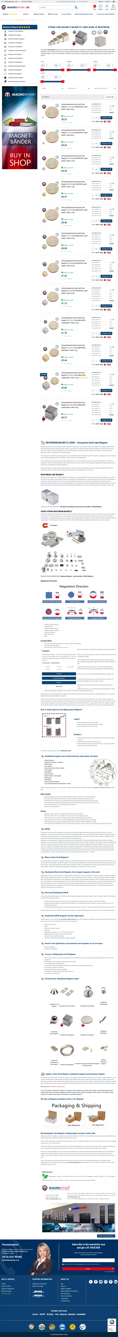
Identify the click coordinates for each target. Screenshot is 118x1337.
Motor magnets (50, 1092)
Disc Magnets (48, 772)
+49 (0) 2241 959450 (26, 1)
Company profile (65, 1301)
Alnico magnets (48, 1090)
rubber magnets (97, 1092)
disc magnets (85, 1090)
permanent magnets (71, 1092)
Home (2, 20)
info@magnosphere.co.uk (10, 1)
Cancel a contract (6, 1293)
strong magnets (57, 1094)
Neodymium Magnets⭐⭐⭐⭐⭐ (14, 20)
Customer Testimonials (7, 1289)
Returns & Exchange (37, 1286)
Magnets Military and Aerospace (69, 1291)
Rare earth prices (65, 1293)
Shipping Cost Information (39, 1284)
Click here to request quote (58, 1086)
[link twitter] (91, 1282)
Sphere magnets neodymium (52, 781)
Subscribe (87, 1269)
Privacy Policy (64, 1298)
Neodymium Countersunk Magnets (17, 50)
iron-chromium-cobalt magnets (105, 1090)
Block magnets (48, 764)
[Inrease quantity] (99, 117)
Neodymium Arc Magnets (14, 35)
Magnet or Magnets (66, 1289)
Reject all (59, 682)
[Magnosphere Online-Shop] (15, 7)
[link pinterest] (111, 1282)
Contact (3, 1284)
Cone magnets (48, 766)
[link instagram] (106, 1282)
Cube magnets (48, 770)
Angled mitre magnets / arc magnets (54, 762)
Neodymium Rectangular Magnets (17, 66)
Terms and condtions (66, 1296)
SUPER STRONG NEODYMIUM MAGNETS (56, 511)
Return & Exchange (6, 1291)
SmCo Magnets (106, 1092)
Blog (62, 1284)
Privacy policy (46, 663)
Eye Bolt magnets (49, 774)
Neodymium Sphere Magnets (15, 77)
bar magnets (68, 1090)
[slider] (42, 70)
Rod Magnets (48, 779)
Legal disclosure (55, 663)
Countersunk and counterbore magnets (54, 768)
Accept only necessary (59, 678)
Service (108, 1)
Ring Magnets (88, 1092)
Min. (47, 64)
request (111, 112)
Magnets (43, 1092)
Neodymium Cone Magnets (15, 46)
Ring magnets (48, 777)
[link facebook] (96, 1282)
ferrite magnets (93, 1090)
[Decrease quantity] (93, 117)
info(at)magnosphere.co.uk (76, 1162)
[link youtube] (101, 1282)
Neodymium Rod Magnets (15, 73)
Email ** (65, 1259)
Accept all (59, 673)
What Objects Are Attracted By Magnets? (71, 1094)
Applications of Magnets (58, 1090)
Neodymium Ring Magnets (15, 70)
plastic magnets (81, 1092)
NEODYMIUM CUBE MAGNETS (52, 475)
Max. (60, 64)
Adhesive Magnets (49, 760)
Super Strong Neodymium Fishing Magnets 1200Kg (58, 783)
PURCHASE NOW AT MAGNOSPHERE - (50, 576)
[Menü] (115, 1320)
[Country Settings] (114, 1)
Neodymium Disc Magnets (15, 54)
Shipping (70, 122)
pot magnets (49, 1094)
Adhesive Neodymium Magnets (16, 39)
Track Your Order (6, 1286)
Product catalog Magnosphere (106, 1236)
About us (100, 1)
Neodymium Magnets (59, 1092)
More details (59, 686)
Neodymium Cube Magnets (15, 43)
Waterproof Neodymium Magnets (16, 81)
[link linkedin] (116, 1282)
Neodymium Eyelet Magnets (15, 58)
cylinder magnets (76, 1090)
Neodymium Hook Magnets (15, 62)
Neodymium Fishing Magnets (15, 31)
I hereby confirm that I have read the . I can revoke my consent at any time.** (82, 1264)
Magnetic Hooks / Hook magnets (53, 776)
